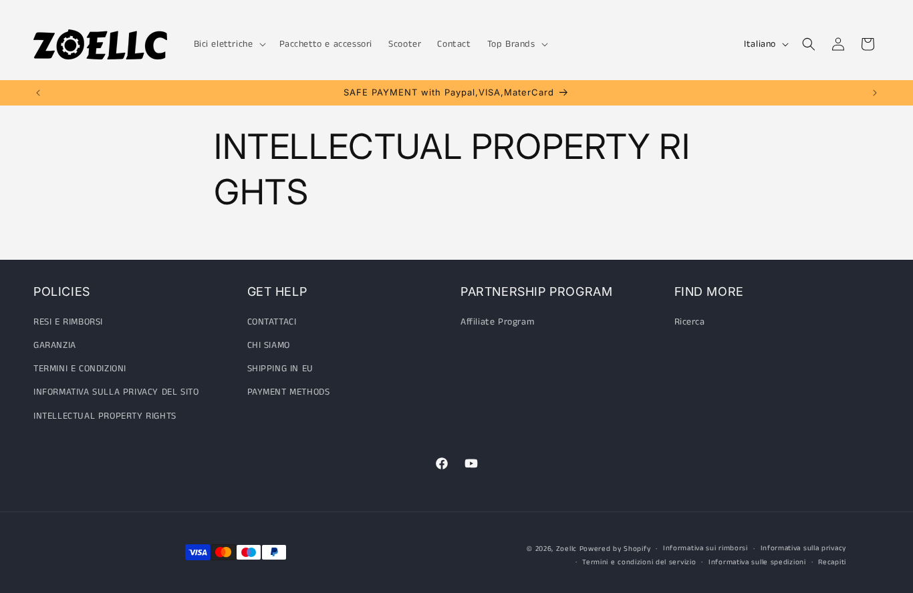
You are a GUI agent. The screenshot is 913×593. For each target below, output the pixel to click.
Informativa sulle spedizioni (757, 562)
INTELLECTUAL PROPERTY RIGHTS (104, 416)
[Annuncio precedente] (38, 93)
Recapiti (832, 562)
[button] (228, 44)
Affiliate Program (497, 322)
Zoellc (566, 549)
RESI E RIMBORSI (68, 322)
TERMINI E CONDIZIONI (79, 369)
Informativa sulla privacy (804, 548)
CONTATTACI (272, 322)
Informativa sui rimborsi (705, 548)
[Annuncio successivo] (875, 93)
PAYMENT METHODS (288, 392)
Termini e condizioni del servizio (639, 562)
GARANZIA (54, 346)
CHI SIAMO (268, 346)
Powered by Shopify (615, 549)
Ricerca (689, 322)
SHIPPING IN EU (280, 369)
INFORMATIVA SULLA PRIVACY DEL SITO (116, 392)
